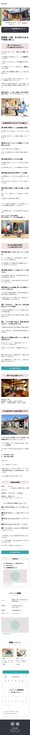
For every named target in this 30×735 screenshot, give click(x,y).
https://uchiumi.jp (16, 613)
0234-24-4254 (13, 713)
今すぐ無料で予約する (15, 368)
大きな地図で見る (8, 583)
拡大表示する (24, 23)
